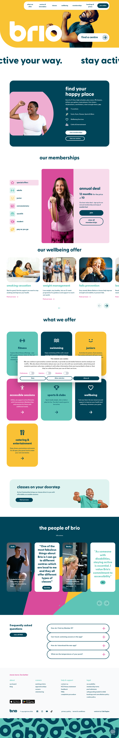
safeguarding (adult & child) (96, 692)
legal (89, 680)
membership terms (93, 687)
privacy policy (66, 711)
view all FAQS (18, 635)
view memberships (76, 132)
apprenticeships (40, 687)
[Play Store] (28, 701)
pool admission (92, 689)
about (12, 680)
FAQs (62, 692)
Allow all (86, 378)
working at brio (40, 684)
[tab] (58, 308)
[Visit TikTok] (52, 711)
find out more (24, 500)
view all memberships (91, 221)
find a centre (89, 37)
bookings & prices (90, 6)
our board (13, 684)
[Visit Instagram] (42, 711)
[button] (24, 182)
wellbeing (64, 5)
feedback (64, 689)
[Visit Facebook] (37, 711)
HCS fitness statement (68, 687)
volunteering (39, 692)
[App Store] (15, 701)
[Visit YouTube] (47, 711)
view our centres (75, 138)
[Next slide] (106, 306)
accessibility (91, 684)
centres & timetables (42, 6)
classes (54, 5)
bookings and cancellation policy (98, 694)
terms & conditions (79, 711)
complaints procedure (68, 694)
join (91, 213)
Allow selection (59, 378)
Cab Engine (105, 711)
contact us (64, 684)
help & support (67, 680)
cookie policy (91, 697)
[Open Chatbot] (113, 732)
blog (11, 687)
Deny (32, 378)
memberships (77, 5)
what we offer (30, 6)
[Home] (13, 710)
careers (38, 680)
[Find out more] (23, 269)
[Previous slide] (99, 306)
